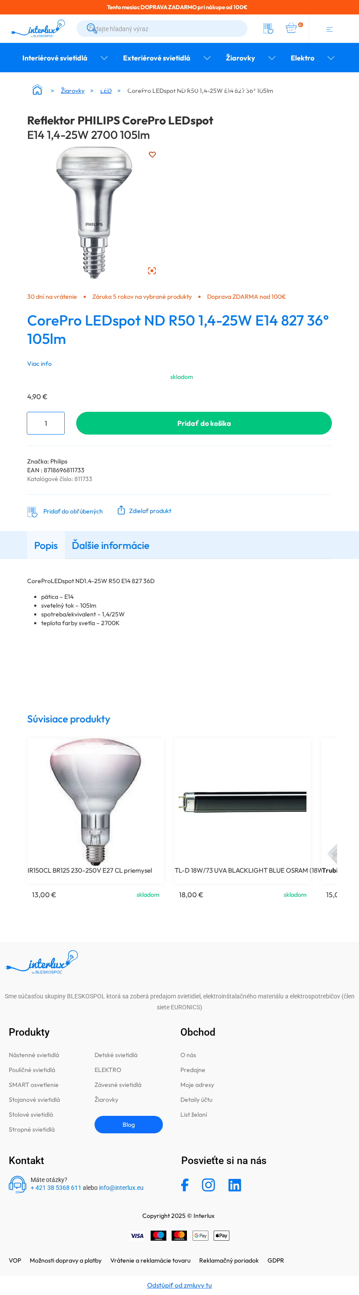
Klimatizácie (244, 87)
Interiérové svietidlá (55, 57)
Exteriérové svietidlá (156, 57)
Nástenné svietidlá (34, 1055)
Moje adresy (197, 1085)
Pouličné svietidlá (32, 1070)
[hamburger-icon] (329, 28)
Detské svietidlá (116, 1055)
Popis (46, 545)
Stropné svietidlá (32, 1129)
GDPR (275, 1260)
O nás (188, 1055)
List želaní (193, 1114)
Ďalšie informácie (110, 545)
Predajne (192, 1070)
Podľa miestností (122, 87)
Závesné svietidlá (118, 1085)
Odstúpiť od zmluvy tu (179, 1285)
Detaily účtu (196, 1100)
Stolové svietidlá (31, 1114)
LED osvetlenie (187, 87)
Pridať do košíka (204, 423)
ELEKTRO (108, 1070)
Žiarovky (240, 57)
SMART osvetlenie (34, 1085)
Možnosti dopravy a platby (66, 1260)
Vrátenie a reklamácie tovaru (150, 1260)
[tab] (46, 545)
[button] (142, 510)
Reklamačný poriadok (229, 1260)
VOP (15, 1260)
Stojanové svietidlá (34, 1100)
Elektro (302, 57)
